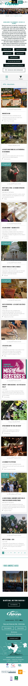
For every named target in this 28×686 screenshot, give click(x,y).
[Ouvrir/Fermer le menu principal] (1, 4)
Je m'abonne (14, 604)
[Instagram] (17, 620)
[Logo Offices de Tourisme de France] (7, 665)
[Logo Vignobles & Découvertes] (16, 678)
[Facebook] (15, 620)
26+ (15, 552)
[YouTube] (20, 620)
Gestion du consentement (12, 661)
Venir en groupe (10, 657)
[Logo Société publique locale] (9, 672)
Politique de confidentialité (18, 659)
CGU (20, 661)
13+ (11, 552)
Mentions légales (6, 659)
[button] (23, 2)
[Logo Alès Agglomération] (20, 665)
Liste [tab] (6, 79)
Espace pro (19, 657)
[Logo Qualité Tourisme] (13, 665)
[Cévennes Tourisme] (12, 4)
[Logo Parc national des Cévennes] (22, 672)
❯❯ (25, 552)
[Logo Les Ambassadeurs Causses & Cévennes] (11, 678)
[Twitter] (18, 620)
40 (18, 552)
